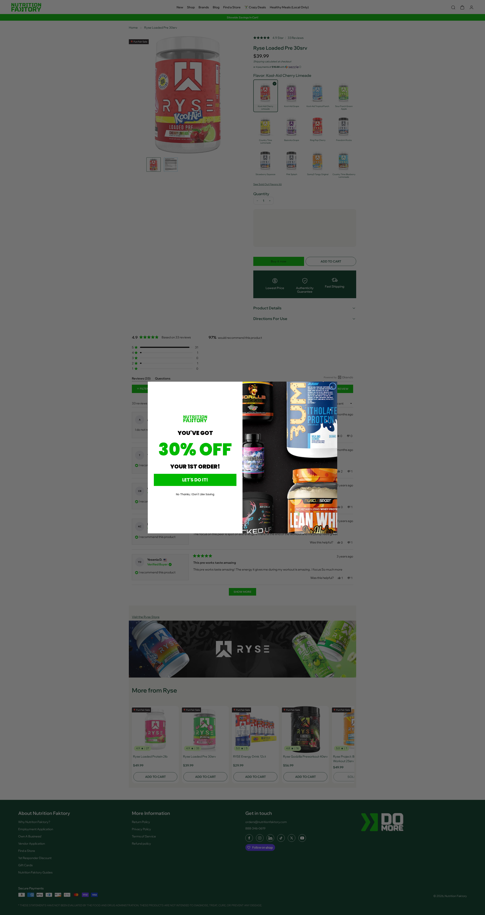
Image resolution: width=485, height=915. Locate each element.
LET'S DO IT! (195, 480)
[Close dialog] (333, 386)
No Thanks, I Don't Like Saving (195, 494)
